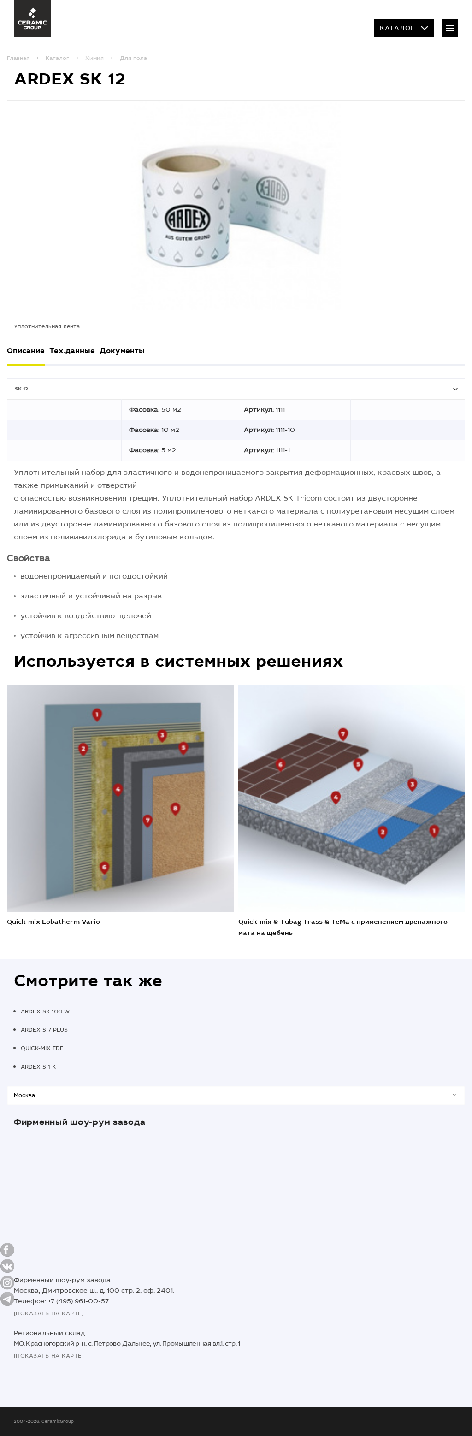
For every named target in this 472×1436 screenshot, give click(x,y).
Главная (18, 58)
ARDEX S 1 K (38, 1066)
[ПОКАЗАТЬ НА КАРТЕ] (49, 1313)
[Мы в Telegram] (7, 1299)
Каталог (397, 28)
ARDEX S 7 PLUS (44, 1030)
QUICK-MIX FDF (42, 1048)
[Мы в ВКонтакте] (7, 1266)
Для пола (133, 58)
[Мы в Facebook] (7, 1250)
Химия (94, 58)
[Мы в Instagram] (7, 1282)
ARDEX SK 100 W (45, 1011)
